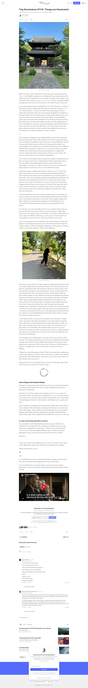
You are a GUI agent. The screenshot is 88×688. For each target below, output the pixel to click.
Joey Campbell (25, 559)
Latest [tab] (24, 624)
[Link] (17, 382)
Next (64, 537)
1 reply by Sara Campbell (29, 586)
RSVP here (22, 436)
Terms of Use (50, 672)
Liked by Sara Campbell (28, 561)
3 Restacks (35, 527)
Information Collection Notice (44, 674)
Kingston (56, 393)
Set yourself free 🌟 (23, 630)
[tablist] (25, 546)
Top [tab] (20, 624)
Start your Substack (40, 681)
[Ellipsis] (68, 559)
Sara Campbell (25, 14)
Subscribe (76, 3)
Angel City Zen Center (44, 100)
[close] (57, 649)
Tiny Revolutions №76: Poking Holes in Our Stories (35, 628)
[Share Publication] (71, 3)
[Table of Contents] (1, 344)
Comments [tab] (22, 546)
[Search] (68, 3)
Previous (24, 537)
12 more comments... (23, 617)
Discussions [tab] (29, 624)
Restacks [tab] (28, 546)
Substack (37, 685)
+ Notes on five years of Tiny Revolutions (28, 640)
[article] (44, 631)
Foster (54, 395)
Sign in (84, 3)
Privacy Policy (54, 674)
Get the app (51, 681)
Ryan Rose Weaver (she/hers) (29, 591)
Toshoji (21, 96)
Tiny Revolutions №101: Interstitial (30, 638)
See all (21, 657)
